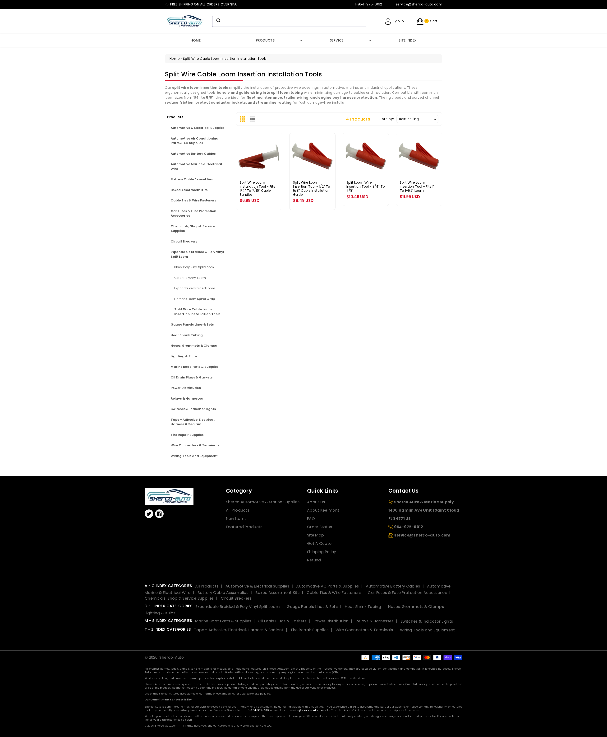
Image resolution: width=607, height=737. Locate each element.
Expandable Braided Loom (194, 288)
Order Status (319, 527)
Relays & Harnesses (187, 398)
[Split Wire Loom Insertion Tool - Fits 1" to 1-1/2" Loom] (419, 156)
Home (196, 40)
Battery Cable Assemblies (192, 179)
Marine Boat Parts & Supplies (194, 366)
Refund (314, 560)
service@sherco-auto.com (306, 710)
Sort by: (387, 119)
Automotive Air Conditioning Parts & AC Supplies (194, 140)
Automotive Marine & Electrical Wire (196, 166)
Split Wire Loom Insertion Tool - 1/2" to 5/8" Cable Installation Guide (311, 188)
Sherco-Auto (171, 657)
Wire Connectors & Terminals (195, 445)
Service (337, 40)
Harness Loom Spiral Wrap (194, 299)
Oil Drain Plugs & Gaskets (191, 377)
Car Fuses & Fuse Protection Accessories (193, 213)
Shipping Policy (321, 552)
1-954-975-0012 (258, 710)
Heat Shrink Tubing (187, 335)
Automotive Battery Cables (193, 153)
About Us (316, 502)
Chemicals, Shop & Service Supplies (193, 228)
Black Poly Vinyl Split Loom (194, 267)
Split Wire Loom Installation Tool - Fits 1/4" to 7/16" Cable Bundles (257, 188)
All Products (237, 510)
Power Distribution (186, 388)
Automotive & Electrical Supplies (197, 128)
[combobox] (289, 21)
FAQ (311, 518)
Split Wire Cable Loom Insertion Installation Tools (197, 311)
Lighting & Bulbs (184, 356)
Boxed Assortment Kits (189, 190)
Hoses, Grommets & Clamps (194, 345)
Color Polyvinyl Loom (190, 277)
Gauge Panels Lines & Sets (192, 324)
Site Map (315, 535)
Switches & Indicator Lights (193, 409)
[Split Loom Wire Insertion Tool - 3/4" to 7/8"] (366, 156)
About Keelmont (323, 510)
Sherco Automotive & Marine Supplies (263, 502)
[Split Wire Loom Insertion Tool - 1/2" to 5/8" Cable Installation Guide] (312, 156)
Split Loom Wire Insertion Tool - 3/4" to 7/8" (365, 186)
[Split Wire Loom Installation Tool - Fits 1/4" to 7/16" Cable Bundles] (259, 156)
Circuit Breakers (184, 241)
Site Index (407, 40)
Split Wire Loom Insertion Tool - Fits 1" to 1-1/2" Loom (417, 186)
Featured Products (244, 527)
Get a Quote (319, 543)
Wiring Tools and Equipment (194, 456)
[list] (252, 119)
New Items (236, 518)
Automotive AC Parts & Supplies (327, 586)
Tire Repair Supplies (187, 435)
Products (265, 40)
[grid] (242, 119)
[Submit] (218, 20)
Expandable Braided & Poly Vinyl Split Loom (197, 254)
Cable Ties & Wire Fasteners (193, 200)
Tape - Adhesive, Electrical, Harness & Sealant (193, 422)
